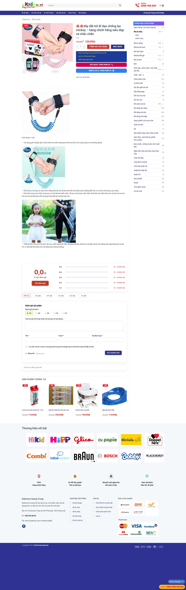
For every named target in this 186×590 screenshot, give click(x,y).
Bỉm (135, 64)
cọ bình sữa (138, 83)
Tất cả (26, 296)
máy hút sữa (138, 158)
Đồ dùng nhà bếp (140, 116)
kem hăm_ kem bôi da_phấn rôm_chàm (144, 138)
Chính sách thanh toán (103, 512)
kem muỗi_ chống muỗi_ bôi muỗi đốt (147, 145)
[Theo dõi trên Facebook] (24, 526)
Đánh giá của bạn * (32, 309)
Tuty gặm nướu (140, 187)
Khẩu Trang (139, 38)
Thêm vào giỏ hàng (98, 47)
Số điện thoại (97, 336)
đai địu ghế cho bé (141, 87)
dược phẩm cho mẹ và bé (143, 121)
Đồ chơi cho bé (36, 13)
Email (61, 336)
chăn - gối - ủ (139, 75)
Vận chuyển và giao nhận (104, 507)
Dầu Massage (139, 92)
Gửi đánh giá (40, 283)
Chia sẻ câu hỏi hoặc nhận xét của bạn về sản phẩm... (44, 319)
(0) (38, 296)
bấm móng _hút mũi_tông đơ (145, 27)
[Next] (126, 401)
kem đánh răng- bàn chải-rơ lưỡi (146, 133)
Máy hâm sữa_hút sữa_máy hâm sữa (146, 152)
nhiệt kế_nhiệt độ (140, 170)
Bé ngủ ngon (138, 51)
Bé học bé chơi (139, 47)
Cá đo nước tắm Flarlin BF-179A (32, 410)
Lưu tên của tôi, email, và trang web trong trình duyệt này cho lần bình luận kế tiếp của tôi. (61, 347)
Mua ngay (117, 47)
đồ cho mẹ (138, 100)
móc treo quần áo (140, 166)
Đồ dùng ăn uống (140, 108)
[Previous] (22, 401)
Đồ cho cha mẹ (139, 96)
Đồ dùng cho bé (140, 112)
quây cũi (137, 174)
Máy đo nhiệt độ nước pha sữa (59, 410)
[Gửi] (120, 5)
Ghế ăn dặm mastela (82, 410)
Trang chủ (26, 19)
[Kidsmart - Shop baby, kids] (32, 5)
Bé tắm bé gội (77, 503)
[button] (161, 5)
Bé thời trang (48, 13)
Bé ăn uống (82, 13)
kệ (135, 129)
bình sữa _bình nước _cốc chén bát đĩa (145, 69)
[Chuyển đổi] (162, 31)
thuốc (136, 183)
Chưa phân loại (140, 79)
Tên (27, 336)
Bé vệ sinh (25, 13)
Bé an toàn (72, 13)
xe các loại (138, 191)
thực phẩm (138, 179)
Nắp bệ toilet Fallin (108, 410)
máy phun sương (140, 162)
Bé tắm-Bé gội (60, 13)
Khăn (137, 35)
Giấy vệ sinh (138, 125)
